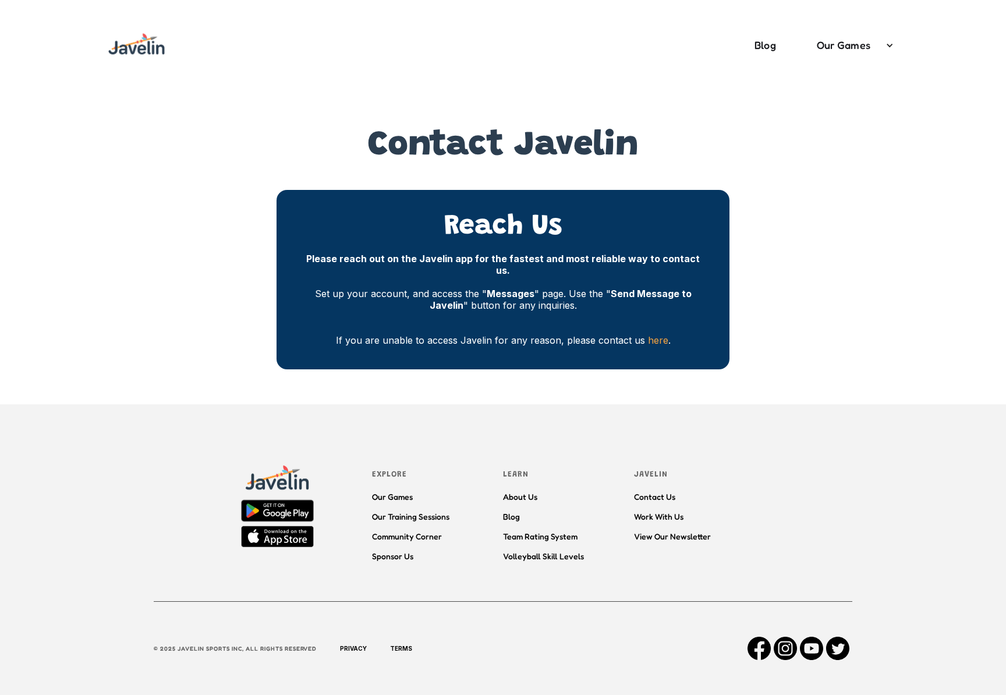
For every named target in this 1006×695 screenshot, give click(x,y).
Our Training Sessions (410, 516)
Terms (401, 648)
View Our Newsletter (672, 536)
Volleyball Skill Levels (543, 556)
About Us (520, 497)
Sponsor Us (392, 556)
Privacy (353, 648)
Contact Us (654, 497)
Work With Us (658, 516)
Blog (765, 44)
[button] (849, 45)
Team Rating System (540, 536)
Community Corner (407, 536)
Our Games (843, 44)
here (658, 340)
